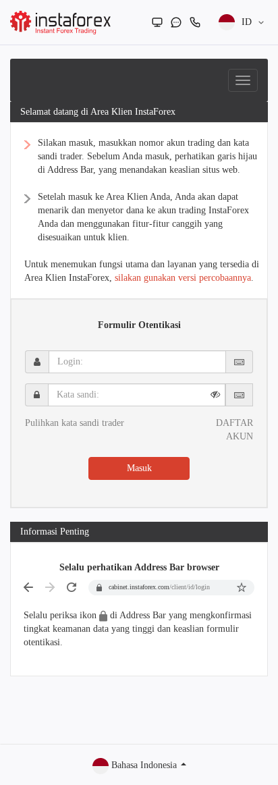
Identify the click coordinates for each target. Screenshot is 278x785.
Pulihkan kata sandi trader (74, 423)
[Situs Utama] (157, 22)
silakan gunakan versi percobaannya (183, 278)
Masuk (139, 468)
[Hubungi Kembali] (195, 22)
